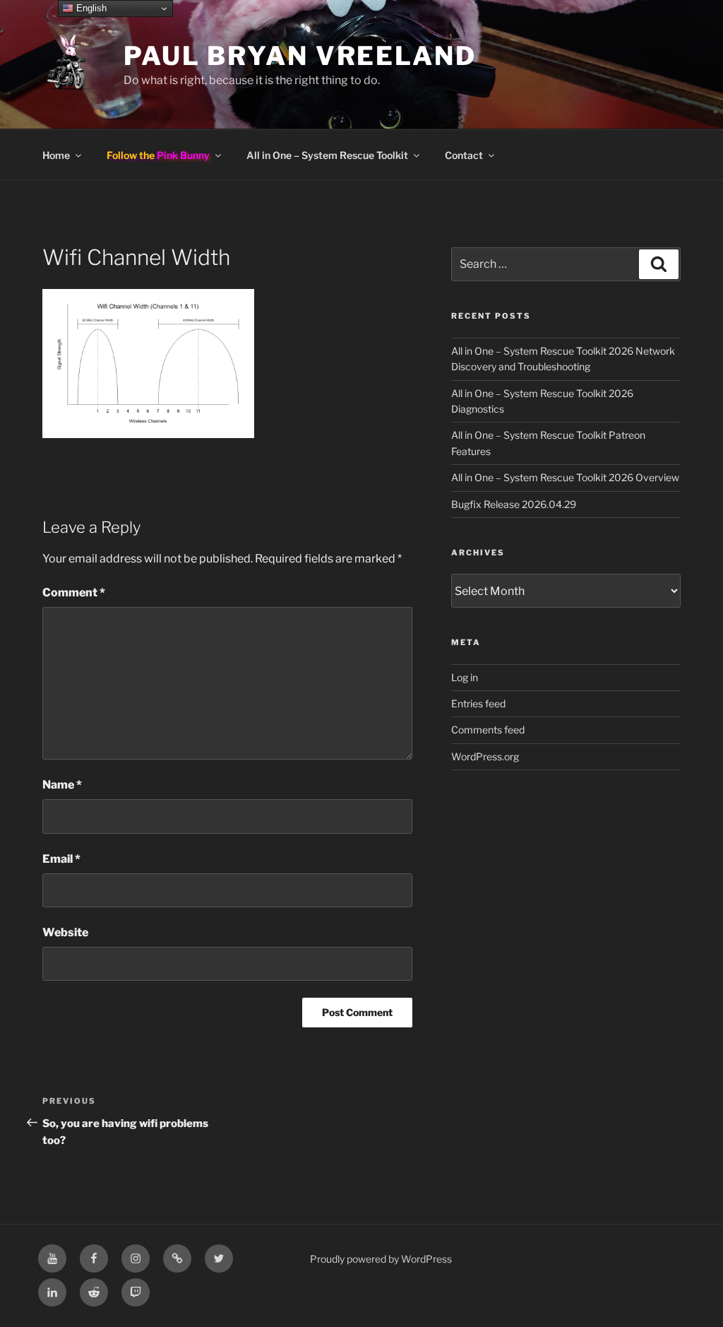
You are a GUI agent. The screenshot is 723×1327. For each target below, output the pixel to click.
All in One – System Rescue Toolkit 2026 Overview (565, 477)
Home (56, 155)
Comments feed (488, 730)
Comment (73, 592)
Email (61, 859)
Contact (464, 155)
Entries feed (478, 703)
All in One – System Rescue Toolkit (327, 155)
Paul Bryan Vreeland (300, 55)
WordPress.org (485, 756)
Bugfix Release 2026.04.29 (513, 504)
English (90, 8)
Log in (464, 677)
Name (62, 784)
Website (65, 932)
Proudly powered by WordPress (381, 1259)
